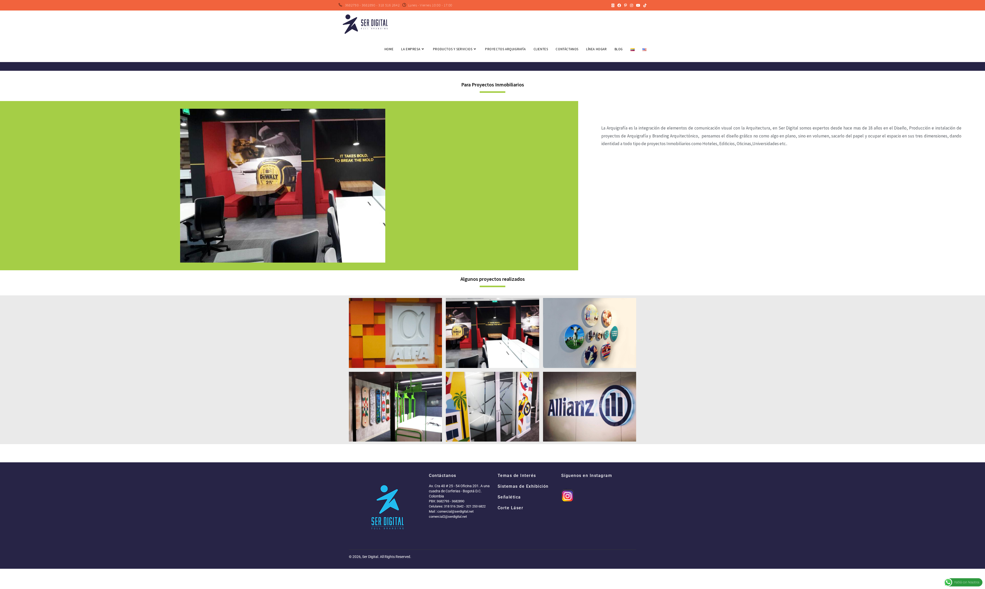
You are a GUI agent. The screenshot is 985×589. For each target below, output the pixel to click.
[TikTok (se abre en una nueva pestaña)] (644, 5)
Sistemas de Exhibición (523, 486)
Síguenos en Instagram (586, 475)
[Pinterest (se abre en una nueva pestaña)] (625, 5)
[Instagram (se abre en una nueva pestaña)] (631, 5)
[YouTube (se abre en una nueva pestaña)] (638, 5)
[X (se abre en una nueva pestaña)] (613, 5)
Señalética (509, 497)
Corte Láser (511, 507)
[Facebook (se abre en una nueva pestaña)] (619, 5)
